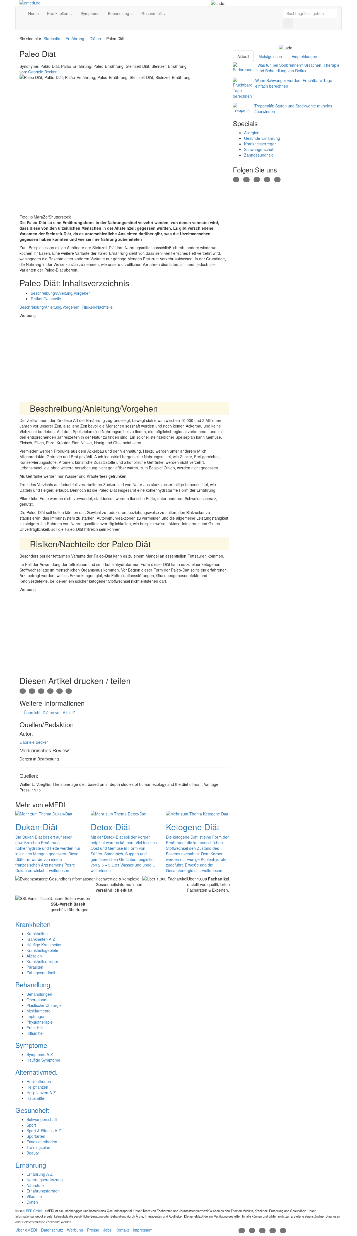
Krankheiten (58, 13)
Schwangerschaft (259, 149)
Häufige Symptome (43, 1060)
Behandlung (119, 13)
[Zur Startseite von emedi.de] (56, 3)
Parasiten (34, 967)
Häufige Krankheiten (44, 944)
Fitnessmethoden (41, 1141)
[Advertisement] (124, 357)
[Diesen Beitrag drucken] (23, 690)
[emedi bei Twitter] (246, 179)
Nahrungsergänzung (44, 1179)
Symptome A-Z (39, 1054)
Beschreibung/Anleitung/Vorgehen (61, 293)
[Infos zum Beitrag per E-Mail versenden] (32, 690)
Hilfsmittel (35, 1033)
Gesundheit (152, 13)
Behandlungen (39, 994)
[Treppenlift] (242, 108)
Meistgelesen (270, 56)
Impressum (143, 1230)
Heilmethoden (38, 1081)
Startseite (52, 38)
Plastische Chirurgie (44, 1005)
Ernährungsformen (43, 1191)
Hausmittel (35, 1098)
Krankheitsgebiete (42, 950)
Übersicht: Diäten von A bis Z (49, 712)
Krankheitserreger (260, 144)
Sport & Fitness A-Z (43, 1130)
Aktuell (243, 56)
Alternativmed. (36, 1072)
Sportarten (35, 1136)
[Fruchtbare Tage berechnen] (242, 88)
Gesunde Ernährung (262, 138)
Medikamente (38, 1011)
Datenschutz (52, 1230)
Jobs (107, 1230)
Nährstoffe (35, 1185)
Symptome (90, 13)
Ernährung (75, 38)
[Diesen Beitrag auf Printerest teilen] (59, 690)
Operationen (37, 999)
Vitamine (34, 1196)
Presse (93, 1230)
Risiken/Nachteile (46, 298)
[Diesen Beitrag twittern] (69, 690)
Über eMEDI (26, 1230)
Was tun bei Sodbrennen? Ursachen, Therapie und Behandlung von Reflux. (298, 67)
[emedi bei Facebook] (236, 179)
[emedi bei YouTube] (267, 179)
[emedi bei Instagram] (277, 179)
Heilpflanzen (37, 1087)
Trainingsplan (38, 1147)
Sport (31, 1125)
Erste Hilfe (35, 1027)
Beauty (32, 1153)
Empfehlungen (304, 56)
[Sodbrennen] (244, 67)
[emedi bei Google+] (257, 179)
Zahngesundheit (258, 155)
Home (33, 13)
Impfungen (35, 1016)
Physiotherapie (39, 1022)
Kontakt (122, 1230)
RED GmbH (34, 1210)
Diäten (95, 38)
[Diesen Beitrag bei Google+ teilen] (41, 690)
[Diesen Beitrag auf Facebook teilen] (50, 690)
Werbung (75, 1230)
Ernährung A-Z (39, 1174)
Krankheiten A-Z (40, 939)
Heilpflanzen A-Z (41, 1092)
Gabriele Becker (34, 742)
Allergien (251, 132)
